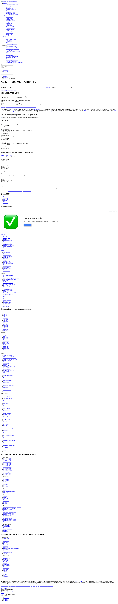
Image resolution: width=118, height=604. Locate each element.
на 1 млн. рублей (7, 469)
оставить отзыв (38, 109)
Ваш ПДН (5, 285)
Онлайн (5, 361)
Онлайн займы (9, 17)
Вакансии (5, 301)
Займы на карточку (7, 355)
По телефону (6, 382)
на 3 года (5, 484)
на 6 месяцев (6, 480)
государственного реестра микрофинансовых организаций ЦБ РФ (35, 87)
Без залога (5, 430)
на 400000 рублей (7, 467)
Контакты (5, 298)
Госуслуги (5, 531)
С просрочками (9, 33)
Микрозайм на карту (8, 375)
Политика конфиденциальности (8, 586)
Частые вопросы (7, 303)
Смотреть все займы (5, 149)
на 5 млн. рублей (7, 474)
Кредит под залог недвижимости (11, 510)
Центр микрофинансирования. (10, 196)
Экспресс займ (6, 419)
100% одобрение (7, 268)
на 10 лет (5, 486)
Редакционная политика (42, 586)
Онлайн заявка (13, 1)
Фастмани (5, 199)
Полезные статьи (7, 302)
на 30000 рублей (7, 459)
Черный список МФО (11, 55)
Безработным (6, 437)
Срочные (8, 30)
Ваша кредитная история (12, 56)
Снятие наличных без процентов (11, 566)
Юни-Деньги (6, 200)
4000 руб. (5, 319)
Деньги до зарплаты (10, 28)
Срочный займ (6, 416)
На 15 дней (5, 342)
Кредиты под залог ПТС (11, 13)
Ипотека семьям (7, 516)
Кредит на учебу (7, 515)
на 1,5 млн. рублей (7, 470)
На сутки (5, 335)
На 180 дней (6, 348)
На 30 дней (5, 344)
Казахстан (5, 71)
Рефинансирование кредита (9, 519)
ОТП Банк (5, 547)
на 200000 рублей (7, 464)
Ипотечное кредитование (9, 508)
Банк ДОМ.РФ (6, 492)
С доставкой (9, 40)
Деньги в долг (6, 414)
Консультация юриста (8, 283)
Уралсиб (5, 553)
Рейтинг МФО (9, 54)
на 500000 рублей (7, 468)
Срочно (5, 563)
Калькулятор (6, 525)
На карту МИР (6, 365)
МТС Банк (5, 546)
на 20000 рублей (7, 458)
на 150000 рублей (7, 463)
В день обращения (7, 246)
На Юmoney (6, 363)
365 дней (5, 571)
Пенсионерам (9, 25)
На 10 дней (5, 339)
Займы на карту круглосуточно (10, 359)
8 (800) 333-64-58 (4, 588)
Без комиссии (6, 565)
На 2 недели (6, 341)
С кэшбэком (9, 38)
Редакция (33, 586)
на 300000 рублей (7, 465)
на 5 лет (5, 485)
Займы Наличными (10, 20)
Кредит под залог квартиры (9, 512)
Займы (4, 15)
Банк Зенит (6, 542)
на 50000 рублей (7, 460)
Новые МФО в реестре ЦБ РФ (10, 292)
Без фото (5, 425)
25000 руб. (5, 325)
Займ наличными (7, 360)
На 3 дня (5, 336)
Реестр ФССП (6, 291)
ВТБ (4, 543)
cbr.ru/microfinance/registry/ (47, 111)
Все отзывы (11, 191)
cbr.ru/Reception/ (14, 111)
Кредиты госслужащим (8, 514)
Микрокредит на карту (8, 377)
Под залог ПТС (9, 23)
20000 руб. (5, 324)
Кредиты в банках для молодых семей (12, 507)
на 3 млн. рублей (7, 473)
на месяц (5, 478)
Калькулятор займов (8, 275)
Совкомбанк (6, 550)
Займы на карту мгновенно (9, 358)
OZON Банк (6, 538)
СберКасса (5, 201)
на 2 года (5, 482)
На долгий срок (7, 351)
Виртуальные (6, 572)
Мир (4, 575)
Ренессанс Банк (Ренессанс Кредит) (11, 548)
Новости (5, 304)
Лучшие (5, 574)
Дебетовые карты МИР (11, 44)
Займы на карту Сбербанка (9, 356)
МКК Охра (5, 198)
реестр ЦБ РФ (78, 581)
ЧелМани (5, 203)
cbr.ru (114, 110)
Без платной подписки (8, 370)
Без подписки (6, 432)
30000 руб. (5, 326)
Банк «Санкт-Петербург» (9, 491)
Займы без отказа (10, 29)
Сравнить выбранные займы (7, 602)
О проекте (3, 296)
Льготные (5, 569)
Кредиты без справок (11, 10)
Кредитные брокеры (11, 58)
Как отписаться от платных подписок (15, 62)
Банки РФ (5, 280)
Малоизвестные (7, 408)
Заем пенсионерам (7, 398)
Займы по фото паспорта (9, 372)
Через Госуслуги (7, 266)
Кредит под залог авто (8, 513)
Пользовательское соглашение (23, 586)
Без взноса (5, 503)
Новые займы (9, 18)
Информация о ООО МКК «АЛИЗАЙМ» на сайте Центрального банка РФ (18, 107)
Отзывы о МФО (7, 288)
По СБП (5, 364)
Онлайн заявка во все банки (12, 14)
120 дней (5, 570)
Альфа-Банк (6, 541)
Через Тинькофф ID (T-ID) (9, 366)
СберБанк (5, 549)
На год (4, 349)
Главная (5, 76)
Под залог (5, 387)
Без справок (9, 41)
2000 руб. (5, 316)
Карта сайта (6, 306)
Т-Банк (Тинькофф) (7, 552)
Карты (4, 36)
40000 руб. (5, 327)
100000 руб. (6, 330)
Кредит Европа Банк (8, 544)
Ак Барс (5, 539)
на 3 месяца (6, 479)
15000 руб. (5, 322)
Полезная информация (11, 61)
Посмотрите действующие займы (8, 90)
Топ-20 (7, 35)
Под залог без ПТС (7, 380)
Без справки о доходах (8, 435)
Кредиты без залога (7, 509)
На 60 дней (5, 346)
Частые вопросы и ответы (12, 60)
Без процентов (9, 21)
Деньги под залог (7, 521)
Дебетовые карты (10, 42)
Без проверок (9, 34)
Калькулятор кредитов (11, 46)
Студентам (8, 24)
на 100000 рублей (7, 462)
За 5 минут (5, 447)
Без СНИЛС (6, 424)
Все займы (5, 77)
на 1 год (5, 481)
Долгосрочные (6, 264)
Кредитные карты (10, 8)
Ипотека (8, 7)
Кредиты (5, 3)
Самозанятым (6, 271)
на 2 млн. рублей (7, 471)
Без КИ (5, 502)
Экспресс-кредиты (10, 12)
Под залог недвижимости (9, 385)
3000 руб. (5, 318)
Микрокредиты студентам (9, 400)
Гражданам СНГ (10, 26)
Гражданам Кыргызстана (9, 440)
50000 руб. (5, 329)
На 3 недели (6, 343)
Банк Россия (6, 490)
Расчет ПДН (9, 50)
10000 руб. (5, 321)
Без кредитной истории (8, 428)
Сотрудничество (7, 300)
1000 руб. (5, 315)
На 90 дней (5, 347)
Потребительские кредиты (12, 4)
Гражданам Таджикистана (9, 442)
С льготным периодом (11, 39)
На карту (5, 497)
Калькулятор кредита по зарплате (11, 278)
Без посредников (7, 269)
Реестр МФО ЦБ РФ (11, 57)
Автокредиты (9, 5)
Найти (2, 67)
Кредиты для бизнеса (11, 9)
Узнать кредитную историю (12, 49)
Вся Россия (5, 70)
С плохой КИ (9, 31)
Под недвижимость (7, 529)
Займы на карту (9, 19)
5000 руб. (5, 320)
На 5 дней (5, 337)
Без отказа (5, 499)
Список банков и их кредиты (13, 51)
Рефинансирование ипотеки (9, 520)
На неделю (5, 338)
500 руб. (5, 314)
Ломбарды (8, 52)
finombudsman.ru (86, 110)
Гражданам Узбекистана (8, 445)
